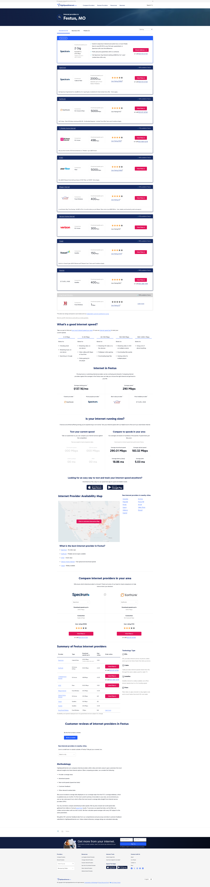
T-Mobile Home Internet (67, 128)
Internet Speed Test (110, 857)
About (132, 857)
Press (132, 865)
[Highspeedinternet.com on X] (134, 869)
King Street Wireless (66, 295)
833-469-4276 (143, 141)
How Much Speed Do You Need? (113, 859)
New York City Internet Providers (88, 865)
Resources (113, 5)
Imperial (125, 513)
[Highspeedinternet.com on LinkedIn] (143, 869)
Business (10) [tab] (76, 30)
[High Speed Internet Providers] (67, 5)
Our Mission (133, 859)
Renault (140, 510)
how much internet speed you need (82, 330)
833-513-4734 (143, 54)
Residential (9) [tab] (63, 30)
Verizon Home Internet (67, 216)
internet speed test (105, 330)
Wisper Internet (64, 187)
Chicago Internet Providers (87, 859)
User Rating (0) (115, 305)
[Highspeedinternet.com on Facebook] (131, 869)
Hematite (125, 499)
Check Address (139, 50)
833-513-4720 (143, 82)
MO (62, 831)
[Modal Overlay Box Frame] (105, 842)
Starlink (61, 270)
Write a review (70, 737)
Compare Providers (88, 5)
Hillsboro (125, 510)
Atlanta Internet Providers (87, 871)
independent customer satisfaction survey (98, 313)
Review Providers (102, 5)
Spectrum (62, 67)
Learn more (141, 303)
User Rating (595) (116, 141)
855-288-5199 (143, 284)
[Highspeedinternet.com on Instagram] (137, 869)
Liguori (125, 507)
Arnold (140, 504)
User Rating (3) (115, 200)
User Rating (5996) (116, 81)
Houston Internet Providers (87, 862)
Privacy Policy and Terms (103, 882)
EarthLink (62, 99)
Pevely (124, 504)
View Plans (139, 78)
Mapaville (125, 502)
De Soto (140, 499)
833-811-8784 (143, 112)
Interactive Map (89, 521)
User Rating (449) (116, 254)
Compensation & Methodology (90, 882)
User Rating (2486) (116, 170)
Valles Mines (141, 507)
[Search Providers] (73, 863)
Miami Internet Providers (87, 868)
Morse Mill (141, 502)
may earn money (62, 1)
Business (122, 5)
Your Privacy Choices (115, 882)
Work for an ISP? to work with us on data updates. (73, 318)
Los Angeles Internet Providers (88, 857)
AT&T (61, 158)
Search (149, 5)
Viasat (61, 241)
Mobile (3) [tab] (87, 30)
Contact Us (133, 862)
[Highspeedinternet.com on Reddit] (140, 869)
